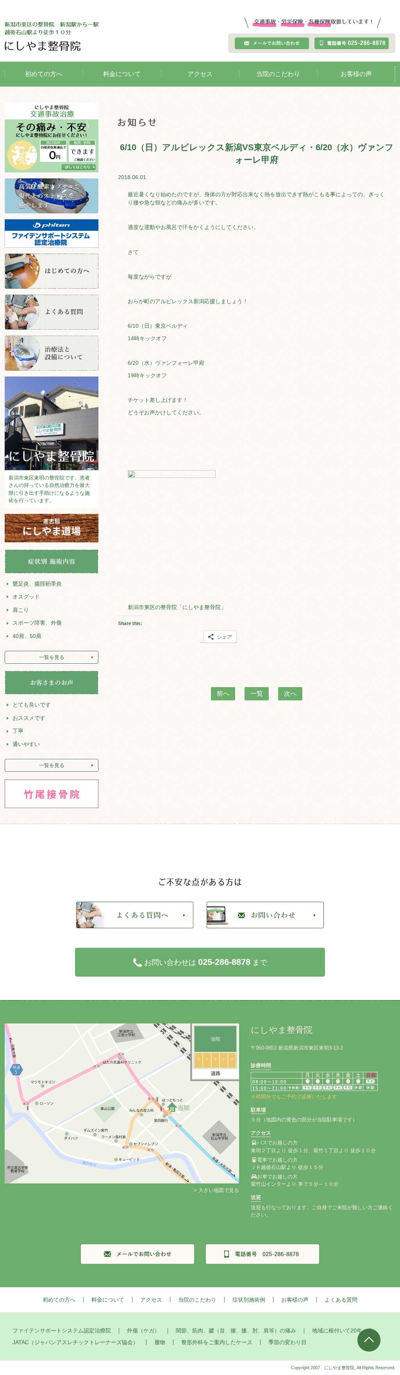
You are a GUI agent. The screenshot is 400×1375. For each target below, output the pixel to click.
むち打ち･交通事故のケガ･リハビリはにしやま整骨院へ (51, 36)
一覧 (256, 693)
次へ (290, 693)
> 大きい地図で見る (216, 1190)
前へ (223, 693)
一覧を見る (51, 657)
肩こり (20, 610)
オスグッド (26, 596)
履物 (159, 1342)
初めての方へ (43, 74)
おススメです (28, 718)
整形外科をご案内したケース (216, 1342)
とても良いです (31, 705)
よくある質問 (341, 1300)
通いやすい (26, 744)
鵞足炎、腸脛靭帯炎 (37, 584)
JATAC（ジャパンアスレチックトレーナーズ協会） (75, 1342)
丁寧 (17, 731)
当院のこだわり (278, 74)
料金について (122, 74)
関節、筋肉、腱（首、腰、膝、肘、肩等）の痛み (236, 1330)
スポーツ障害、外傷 (37, 623)
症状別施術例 (248, 1300)
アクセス (200, 74)
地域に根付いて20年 (337, 1330)
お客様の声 (356, 74)
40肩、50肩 (26, 636)
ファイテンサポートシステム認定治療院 (61, 1330)
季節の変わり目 (287, 1342)
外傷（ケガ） (143, 1330)
